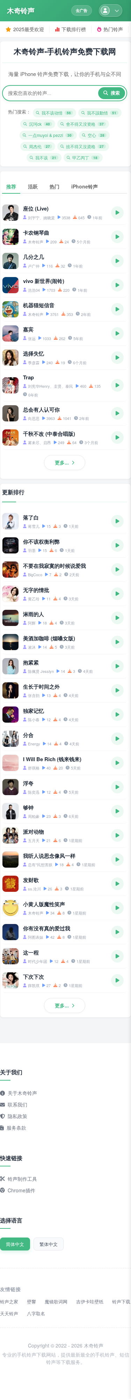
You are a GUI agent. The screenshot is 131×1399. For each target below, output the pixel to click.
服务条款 (16, 1127)
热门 (54, 186)
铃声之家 (9, 1301)
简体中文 (15, 1244)
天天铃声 (9, 1313)
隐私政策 (17, 1115)
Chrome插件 (21, 1190)
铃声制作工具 (22, 1178)
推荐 (11, 186)
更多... (62, 462)
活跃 (33, 186)
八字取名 (36, 1313)
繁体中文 (48, 1244)
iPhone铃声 (84, 186)
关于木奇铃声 (22, 1092)
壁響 (31, 1301)
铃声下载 (121, 1301)
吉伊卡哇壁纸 (89, 1301)
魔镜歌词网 (56, 1301)
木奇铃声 (20, 10)
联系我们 (17, 1104)
